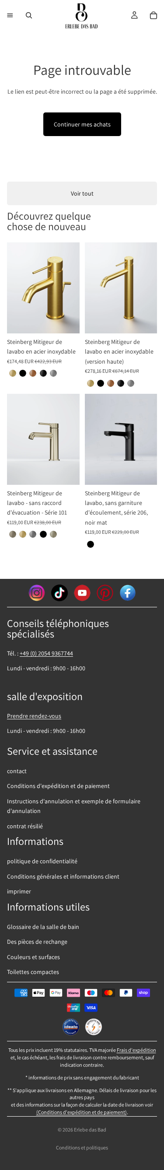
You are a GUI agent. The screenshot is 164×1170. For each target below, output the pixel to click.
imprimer (19, 891)
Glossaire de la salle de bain (43, 927)
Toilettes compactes (33, 972)
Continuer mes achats (82, 124)
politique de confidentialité (42, 861)
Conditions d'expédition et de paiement (58, 786)
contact (17, 771)
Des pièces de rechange (37, 942)
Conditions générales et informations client (63, 876)
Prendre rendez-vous (34, 716)
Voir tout (82, 193)
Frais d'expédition (136, 1050)
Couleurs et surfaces (33, 957)
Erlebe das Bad (90, 1129)
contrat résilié (25, 826)
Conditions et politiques (82, 1147)
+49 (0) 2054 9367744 (46, 653)
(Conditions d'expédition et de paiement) (81, 1112)
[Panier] (153, 15)
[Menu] (10, 15)
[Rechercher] (28, 15)
